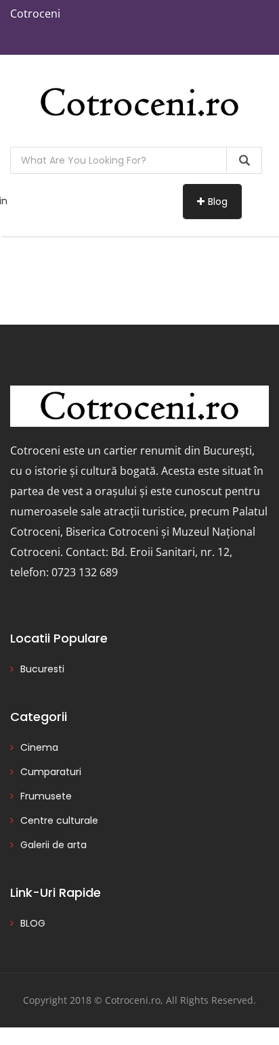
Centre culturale (59, 820)
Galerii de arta (53, 845)
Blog (218, 201)
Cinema (39, 747)
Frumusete (46, 796)
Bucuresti (42, 669)
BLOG (32, 923)
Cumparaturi (50, 772)
